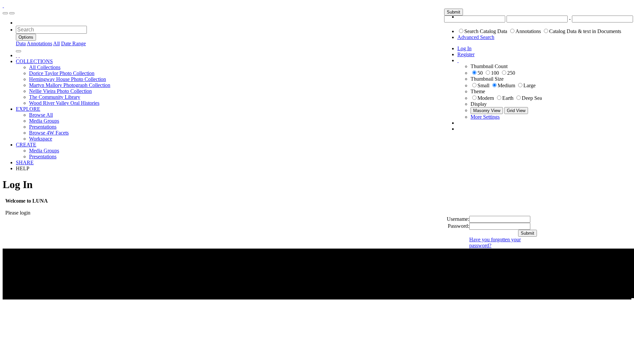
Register (466, 54)
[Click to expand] (5, 13)
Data (21, 43)
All (56, 43)
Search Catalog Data (485, 31)
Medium (506, 85)
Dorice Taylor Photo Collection (61, 73)
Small (483, 85)
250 (511, 73)
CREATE (26, 144)
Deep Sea (532, 98)
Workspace (40, 138)
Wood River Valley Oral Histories (64, 103)
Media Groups (44, 121)
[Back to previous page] (16, 55)
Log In (464, 48)
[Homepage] (3, 5)
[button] (453, 12)
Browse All (41, 115)
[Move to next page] (19, 55)
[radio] (461, 31)
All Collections (44, 67)
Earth (507, 98)
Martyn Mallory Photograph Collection (69, 85)
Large (529, 85)
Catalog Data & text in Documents (585, 31)
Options (25, 37)
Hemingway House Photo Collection (67, 79)
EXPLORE (28, 109)
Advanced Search (475, 37)
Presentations (42, 127)
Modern (485, 98)
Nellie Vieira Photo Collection (60, 91)
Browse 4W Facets (49, 133)
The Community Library (54, 97)
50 (480, 73)
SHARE (25, 162)
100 (495, 73)
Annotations (528, 31)
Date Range (73, 43)
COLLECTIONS (34, 61)
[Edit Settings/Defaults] (458, 60)
